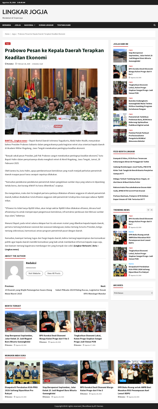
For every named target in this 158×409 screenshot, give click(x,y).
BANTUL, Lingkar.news (16, 140)
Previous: (28, 290)
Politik (131, 232)
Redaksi (10, 64)
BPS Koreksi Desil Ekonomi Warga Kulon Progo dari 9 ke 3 (120, 71)
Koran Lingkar (46, 25)
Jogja (18, 25)
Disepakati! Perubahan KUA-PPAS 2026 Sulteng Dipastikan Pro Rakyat (120, 269)
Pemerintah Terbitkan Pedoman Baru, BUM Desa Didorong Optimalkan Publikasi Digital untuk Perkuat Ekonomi (120, 120)
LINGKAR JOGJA (25, 11)
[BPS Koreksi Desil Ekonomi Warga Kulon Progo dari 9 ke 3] (55, 321)
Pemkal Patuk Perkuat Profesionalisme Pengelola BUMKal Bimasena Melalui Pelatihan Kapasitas (120, 136)
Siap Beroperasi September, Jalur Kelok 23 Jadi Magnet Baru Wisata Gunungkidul (19, 338)
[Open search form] (155, 25)
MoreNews (86, 406)
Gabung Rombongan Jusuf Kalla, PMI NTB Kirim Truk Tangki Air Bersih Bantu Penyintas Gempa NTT (133, 170)
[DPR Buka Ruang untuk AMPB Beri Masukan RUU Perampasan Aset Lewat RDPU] (135, 372)
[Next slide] (151, 209)
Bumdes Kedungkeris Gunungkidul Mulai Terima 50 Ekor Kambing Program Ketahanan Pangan (120, 104)
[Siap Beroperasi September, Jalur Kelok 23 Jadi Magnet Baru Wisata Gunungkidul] (21, 321)
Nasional (28, 25)
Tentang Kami (64, 25)
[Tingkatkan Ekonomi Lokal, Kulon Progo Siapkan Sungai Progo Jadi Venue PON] (90, 321)
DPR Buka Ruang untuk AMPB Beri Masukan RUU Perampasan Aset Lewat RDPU (120, 237)
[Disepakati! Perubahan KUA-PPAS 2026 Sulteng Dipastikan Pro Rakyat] (22, 372)
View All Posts (53, 273)
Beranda (6, 25)
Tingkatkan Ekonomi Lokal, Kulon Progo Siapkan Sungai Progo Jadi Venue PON (88, 338)
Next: (80, 290)
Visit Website (34, 273)
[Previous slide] (148, 209)
